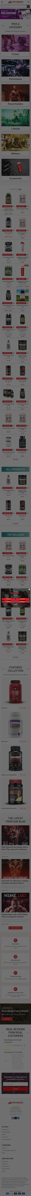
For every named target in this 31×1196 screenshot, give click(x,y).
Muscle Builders (22, 601)
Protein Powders (22, 599)
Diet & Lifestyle (8, 601)
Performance (9, 599)
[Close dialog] (29, 589)
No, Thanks (15, 604)
